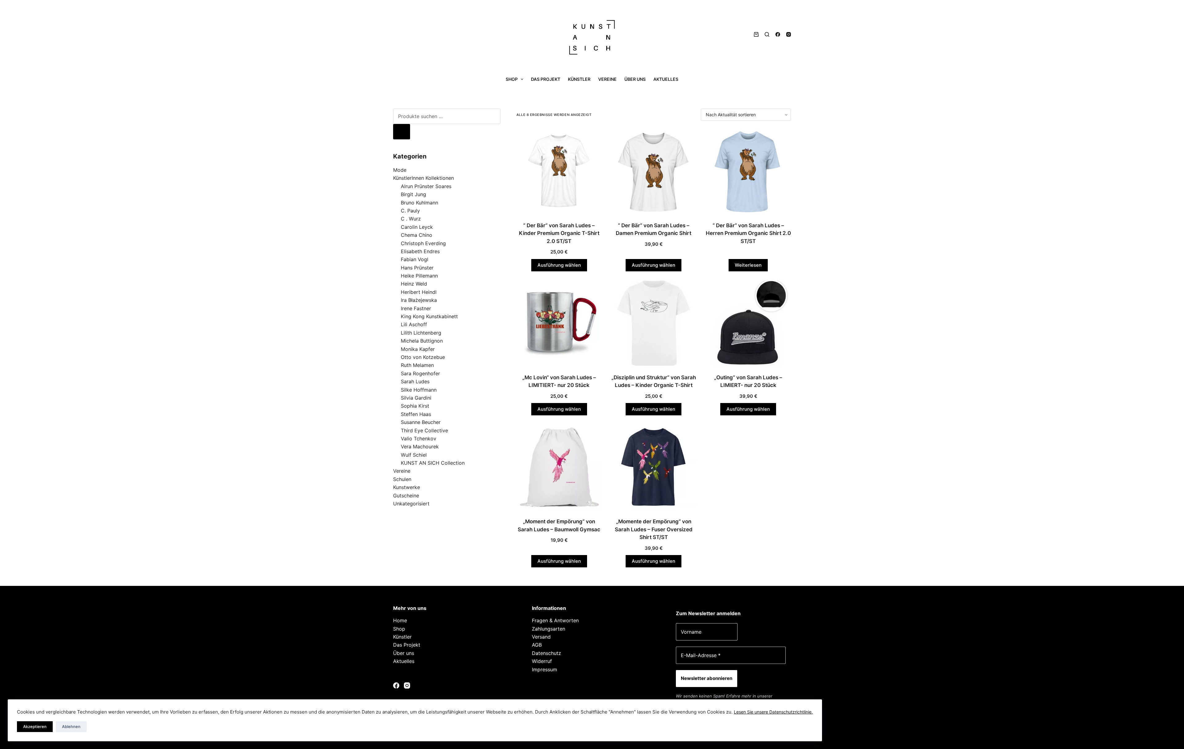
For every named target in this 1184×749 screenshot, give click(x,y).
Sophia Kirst (415, 406)
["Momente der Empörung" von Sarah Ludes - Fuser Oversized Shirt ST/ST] (654, 467)
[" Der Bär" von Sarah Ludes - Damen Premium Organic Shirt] (654, 171)
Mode (399, 170)
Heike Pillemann (419, 276)
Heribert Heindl (419, 292)
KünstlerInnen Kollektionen (423, 178)
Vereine (607, 79)
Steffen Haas (416, 414)
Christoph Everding (423, 243)
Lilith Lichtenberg (421, 333)
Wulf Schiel (414, 455)
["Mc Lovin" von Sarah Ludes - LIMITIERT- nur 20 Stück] (559, 323)
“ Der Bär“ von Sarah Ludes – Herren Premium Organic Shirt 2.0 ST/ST (748, 233)
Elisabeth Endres (420, 251)
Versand (541, 637)
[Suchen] (767, 34)
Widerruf (542, 661)
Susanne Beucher (421, 422)
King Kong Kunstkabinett (429, 316)
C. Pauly (410, 211)
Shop (512, 79)
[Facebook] (777, 34)
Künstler (579, 79)
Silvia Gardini (416, 398)
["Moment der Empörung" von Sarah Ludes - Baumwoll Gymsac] (559, 467)
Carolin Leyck (417, 227)
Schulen (402, 479)
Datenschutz (546, 653)
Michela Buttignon (422, 341)
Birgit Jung (413, 194)
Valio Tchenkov (418, 438)
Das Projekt (545, 79)
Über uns (635, 79)
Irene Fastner (416, 308)
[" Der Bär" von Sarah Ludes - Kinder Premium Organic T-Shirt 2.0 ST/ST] (559, 171)
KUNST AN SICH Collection (433, 463)
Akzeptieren (35, 726)
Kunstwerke (406, 487)
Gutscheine (406, 495)
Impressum (544, 669)
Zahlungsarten (548, 629)
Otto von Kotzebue (423, 357)
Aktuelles (665, 79)
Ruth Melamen (417, 365)
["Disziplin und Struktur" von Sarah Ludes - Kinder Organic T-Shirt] (654, 323)
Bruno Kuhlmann (419, 203)
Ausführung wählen (559, 265)
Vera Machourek (420, 446)
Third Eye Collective (424, 430)
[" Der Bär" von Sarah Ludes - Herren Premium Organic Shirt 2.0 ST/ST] (748, 171)
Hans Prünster (417, 268)
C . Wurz (411, 219)
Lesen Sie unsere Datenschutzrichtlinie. (773, 711)
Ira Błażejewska (419, 300)
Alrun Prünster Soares (426, 186)
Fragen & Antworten (555, 620)
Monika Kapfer (418, 349)
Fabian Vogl (414, 259)
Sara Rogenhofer (420, 373)
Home (400, 620)
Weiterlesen (748, 265)
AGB (537, 645)
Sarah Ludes (415, 381)
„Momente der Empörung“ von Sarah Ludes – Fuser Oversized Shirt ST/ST (654, 529)
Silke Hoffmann (419, 390)
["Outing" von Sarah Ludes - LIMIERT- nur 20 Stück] (748, 323)
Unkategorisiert (411, 503)
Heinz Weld (414, 284)
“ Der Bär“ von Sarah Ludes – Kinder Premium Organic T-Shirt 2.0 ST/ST (559, 233)
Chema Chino (416, 235)
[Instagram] (788, 34)
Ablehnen (71, 726)
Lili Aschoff (414, 324)
